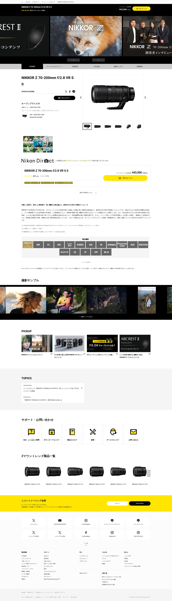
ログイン (117, 503)
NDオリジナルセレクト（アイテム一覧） (112, 577)
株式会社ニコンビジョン (60, 592)
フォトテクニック (84, 556)
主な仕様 (97, 66)
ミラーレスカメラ (26, 558)
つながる (104, 552)
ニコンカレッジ (83, 558)
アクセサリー (25, 576)
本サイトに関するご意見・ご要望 (53, 597)
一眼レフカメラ (26, 561)
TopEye (103, 563)
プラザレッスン (83, 561)
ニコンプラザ (127, 556)
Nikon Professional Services (51, 579)
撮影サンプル (118, 66)
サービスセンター (48, 566)
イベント (104, 558)
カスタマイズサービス (50, 571)
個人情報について (39, 597)
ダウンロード (47, 576)
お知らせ (46, 556)
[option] (86, 36)
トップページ (22, 2)
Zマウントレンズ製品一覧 (48, 2)
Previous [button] (73, 60)
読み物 (126, 561)
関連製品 (140, 66)
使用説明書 (47, 574)
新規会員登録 (140, 503)
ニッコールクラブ (106, 561)
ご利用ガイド (105, 582)
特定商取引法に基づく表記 (108, 584)
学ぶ (81, 552)
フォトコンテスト (128, 563)
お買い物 (104, 573)
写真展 (126, 558)
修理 (45, 568)
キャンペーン (83, 573)
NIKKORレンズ (36, 2)
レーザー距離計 (26, 574)
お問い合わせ (47, 561)
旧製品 (23, 579)
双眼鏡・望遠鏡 (26, 571)
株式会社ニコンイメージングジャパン (44, 592)
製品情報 (28, 2)
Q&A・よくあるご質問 (49, 563)
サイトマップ (66, 597)
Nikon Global (74, 597)
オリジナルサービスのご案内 (109, 579)
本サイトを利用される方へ (27, 597)
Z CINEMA (24, 556)
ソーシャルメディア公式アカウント (110, 556)
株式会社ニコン (31, 592)
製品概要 (32, 66)
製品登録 (46, 558)
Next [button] (98, 60)
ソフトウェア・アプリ (27, 568)
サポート (46, 552)
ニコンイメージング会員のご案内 (132, 566)
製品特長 (75, 66)
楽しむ (126, 552)
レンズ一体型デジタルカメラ (29, 563)
